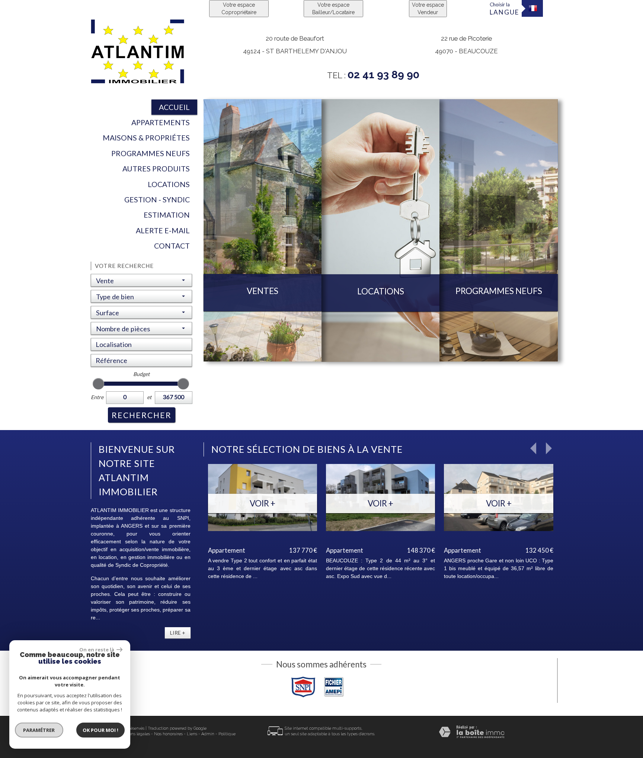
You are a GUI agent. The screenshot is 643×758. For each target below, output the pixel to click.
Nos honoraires (168, 734)
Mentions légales (134, 734)
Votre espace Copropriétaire (238, 8)
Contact (172, 245)
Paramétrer (39, 730)
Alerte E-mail (163, 230)
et (149, 397)
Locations (169, 184)
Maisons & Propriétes (146, 137)
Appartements (160, 122)
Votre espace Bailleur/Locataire (333, 8)
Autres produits (156, 168)
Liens (192, 734)
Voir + (262, 503)
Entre (97, 397)
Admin (207, 734)
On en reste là (97, 649)
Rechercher (142, 415)
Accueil (174, 107)
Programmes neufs (150, 153)
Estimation (167, 215)
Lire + (177, 632)
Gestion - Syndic (157, 199)
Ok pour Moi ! (100, 730)
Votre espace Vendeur (428, 8)
